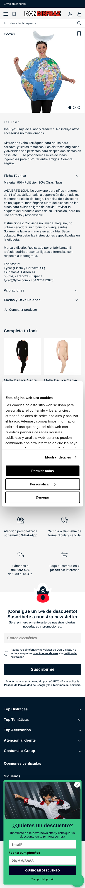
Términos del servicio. (67, 685)
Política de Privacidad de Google (25, 685)
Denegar (42, 497)
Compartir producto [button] (23, 309)
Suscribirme (42, 669)
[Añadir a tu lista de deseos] (79, 33)
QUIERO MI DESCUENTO (42, 870)
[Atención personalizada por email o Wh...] (20, 528)
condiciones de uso (45, 653)
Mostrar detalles (58, 457)
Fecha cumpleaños (24, 853)
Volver (9, 33)
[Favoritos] (14, 14)
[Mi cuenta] (70, 14)
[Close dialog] (77, 785)
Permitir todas (42, 471)
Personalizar (40, 484)
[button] (5, 14)
